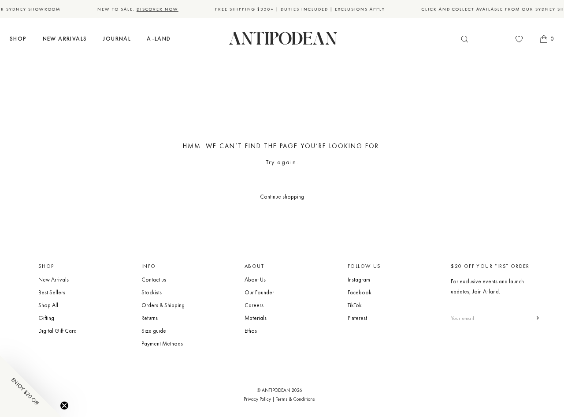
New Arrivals (53, 279)
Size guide (153, 330)
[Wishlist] (519, 38)
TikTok (355, 305)
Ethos (251, 330)
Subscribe (532, 317)
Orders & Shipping (163, 305)
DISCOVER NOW (156, 9)
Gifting (46, 318)
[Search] (465, 39)
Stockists (151, 292)
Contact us (153, 279)
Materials (256, 318)
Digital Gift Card (57, 330)
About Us (255, 279)
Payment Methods (162, 343)
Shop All (48, 305)
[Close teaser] (64, 405)
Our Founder (259, 292)
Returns (149, 318)
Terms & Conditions (295, 399)
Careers (254, 305)
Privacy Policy (257, 399)
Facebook (359, 292)
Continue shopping (282, 196)
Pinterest (357, 318)
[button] (18, 39)
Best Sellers (51, 292)
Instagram (359, 279)
